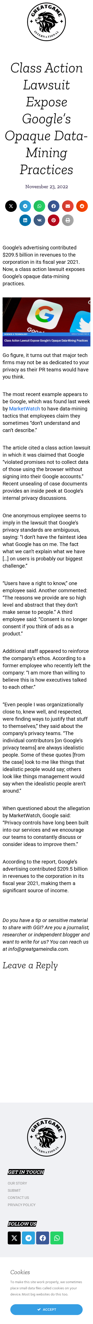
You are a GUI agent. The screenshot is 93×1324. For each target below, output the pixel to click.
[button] (11, 206)
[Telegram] (28, 1238)
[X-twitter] (14, 1238)
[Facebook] (42, 1238)
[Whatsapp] (56, 1238)
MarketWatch (24, 409)
